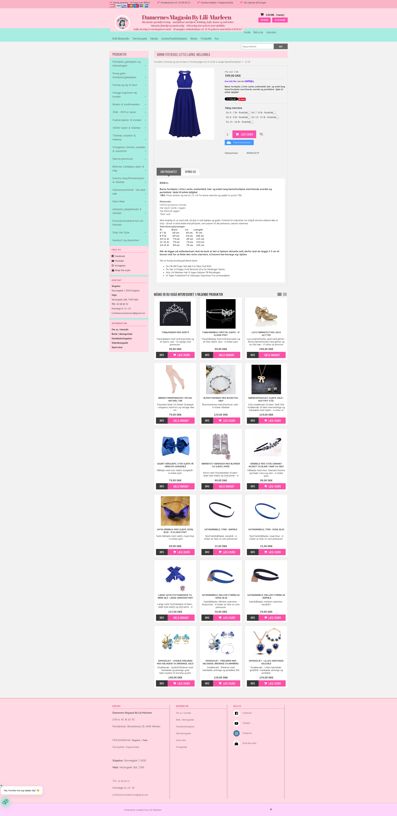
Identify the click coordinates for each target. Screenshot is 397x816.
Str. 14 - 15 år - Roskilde (264, 117)
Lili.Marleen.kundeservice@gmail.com (128, 313)
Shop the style (122, 270)
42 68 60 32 (122, 304)
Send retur (117, 347)
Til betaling (279, 20)
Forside (247, 32)
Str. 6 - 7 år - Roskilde (237, 112)
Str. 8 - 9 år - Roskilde (237, 117)
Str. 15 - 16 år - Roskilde (238, 121)
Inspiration (271, 32)
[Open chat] (5, 802)
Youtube (119, 260)
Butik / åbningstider (122, 333)
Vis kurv (264, 20)
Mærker (194, 38)
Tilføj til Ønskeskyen (242, 142)
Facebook (120, 256)
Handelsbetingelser (122, 338)
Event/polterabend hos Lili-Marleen (128, 222)
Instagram (120, 265)
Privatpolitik (206, 38)
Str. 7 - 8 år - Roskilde (262, 112)
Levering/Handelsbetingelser (174, 38)
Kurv (217, 38)
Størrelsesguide (140, 38)
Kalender (154, 38)
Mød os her (258, 32)
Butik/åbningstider (120, 38)
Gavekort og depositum (125, 240)
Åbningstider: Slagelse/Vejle (125, 747)
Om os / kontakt (120, 329)
